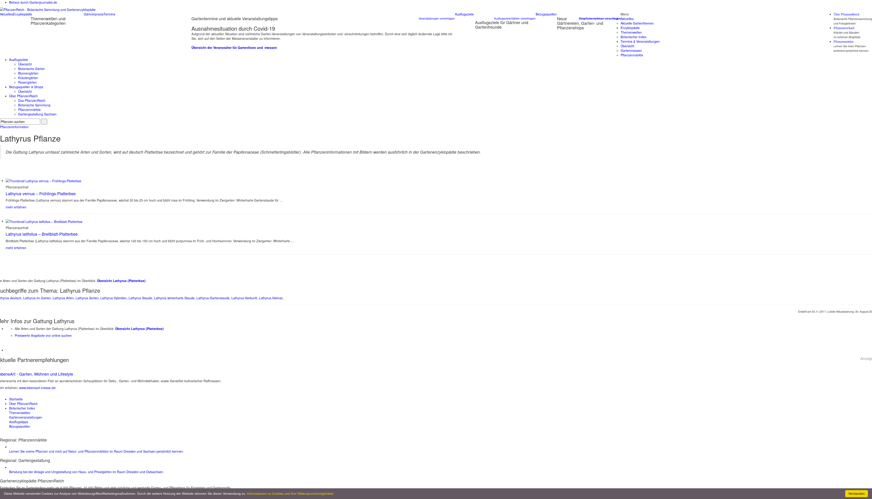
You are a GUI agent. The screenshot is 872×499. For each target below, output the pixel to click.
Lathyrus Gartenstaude (213, 298)
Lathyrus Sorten (87, 298)
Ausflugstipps (18, 421)
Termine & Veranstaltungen (640, 41)
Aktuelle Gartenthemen (637, 23)
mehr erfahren (16, 207)
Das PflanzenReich (31, 100)
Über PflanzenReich (846, 14)
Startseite (16, 399)
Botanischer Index (634, 37)
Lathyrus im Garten (37, 298)
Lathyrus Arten (63, 298)
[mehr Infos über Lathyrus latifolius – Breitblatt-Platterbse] (44, 221)
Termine (109, 14)
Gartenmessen (631, 50)
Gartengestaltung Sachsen (37, 114)
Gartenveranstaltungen (25, 417)
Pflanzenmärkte (844, 41)
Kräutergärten (28, 77)
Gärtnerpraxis (94, 14)
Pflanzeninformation (14, 127)
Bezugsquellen (546, 14)
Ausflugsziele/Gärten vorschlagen (515, 18)
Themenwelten (631, 32)
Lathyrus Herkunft (244, 298)
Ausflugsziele (464, 14)
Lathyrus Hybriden (113, 298)
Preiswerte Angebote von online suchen (43, 335)
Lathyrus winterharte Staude (174, 298)
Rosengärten (27, 82)
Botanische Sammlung (34, 105)
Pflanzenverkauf (844, 28)
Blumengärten (28, 73)
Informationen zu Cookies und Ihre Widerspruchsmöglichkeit (290, 493)
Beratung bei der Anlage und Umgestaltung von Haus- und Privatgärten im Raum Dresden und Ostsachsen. (86, 471)
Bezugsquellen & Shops (26, 87)
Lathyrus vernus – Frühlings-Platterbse (41, 193)
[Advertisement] (32, 344)
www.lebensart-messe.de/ (37, 387)
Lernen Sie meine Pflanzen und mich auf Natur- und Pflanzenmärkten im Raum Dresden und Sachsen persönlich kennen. (96, 451)
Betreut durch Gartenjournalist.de (33, 2)
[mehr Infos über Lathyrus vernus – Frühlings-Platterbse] (43, 180)
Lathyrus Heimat (270, 298)
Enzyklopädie (22, 14)
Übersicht (627, 46)
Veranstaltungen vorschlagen (437, 18)
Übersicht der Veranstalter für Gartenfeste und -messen (234, 47)
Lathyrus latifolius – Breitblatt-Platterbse (42, 234)
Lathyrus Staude (140, 298)
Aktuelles (6, 14)
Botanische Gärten (31, 68)
